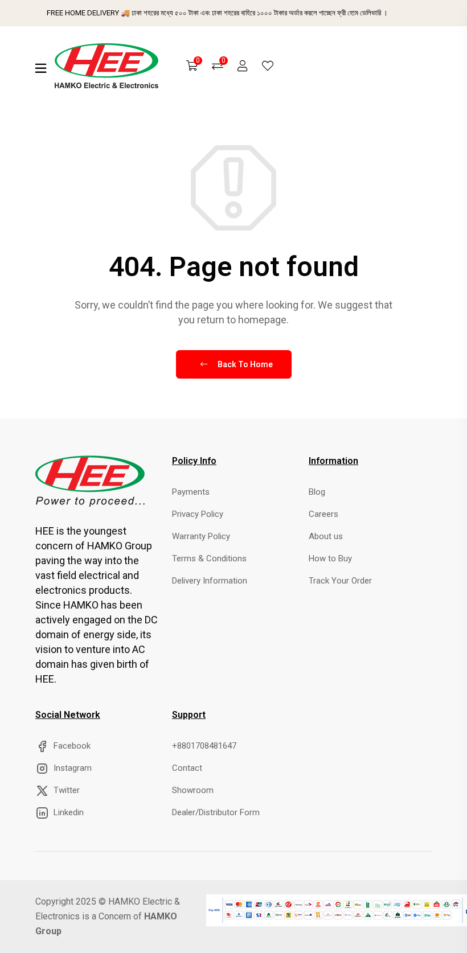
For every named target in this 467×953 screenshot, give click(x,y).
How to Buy (330, 558)
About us (326, 536)
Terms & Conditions (209, 558)
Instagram (71, 768)
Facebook (71, 746)
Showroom (193, 790)
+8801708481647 (204, 746)
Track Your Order (340, 581)
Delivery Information (209, 581)
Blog (317, 492)
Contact (187, 768)
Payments (191, 492)
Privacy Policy (197, 514)
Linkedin (67, 812)
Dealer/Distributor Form (216, 812)
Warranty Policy (201, 536)
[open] (40, 68)
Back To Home (244, 364)
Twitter (65, 790)
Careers (323, 514)
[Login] (242, 66)
